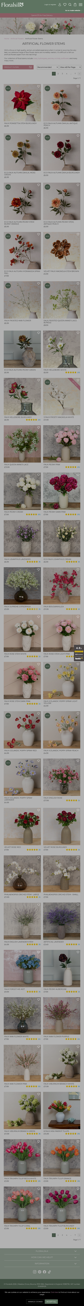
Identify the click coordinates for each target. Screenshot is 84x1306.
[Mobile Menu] (80, 5)
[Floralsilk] (13, 4)
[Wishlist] (64, 4)
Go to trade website (73, 10)
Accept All (51, 1302)
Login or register (50, 4)
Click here (54, 1292)
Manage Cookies (35, 1302)
